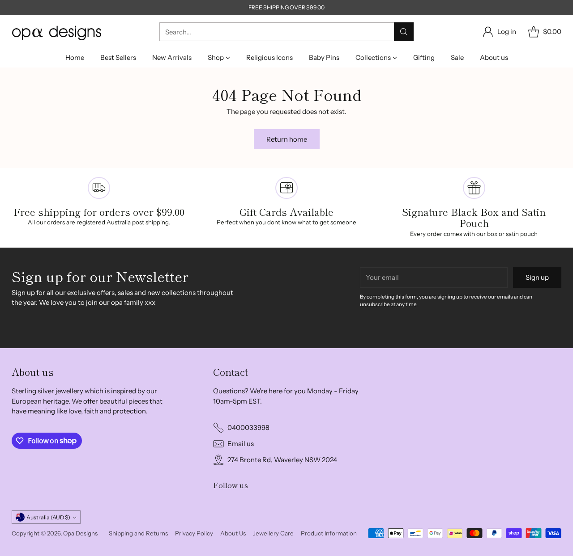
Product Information (329, 533)
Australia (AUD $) (48, 517)
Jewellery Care (273, 533)
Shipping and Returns (138, 533)
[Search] (404, 31)
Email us (240, 443)
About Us (233, 533)
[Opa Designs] (56, 32)
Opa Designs (80, 533)
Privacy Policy (194, 533)
